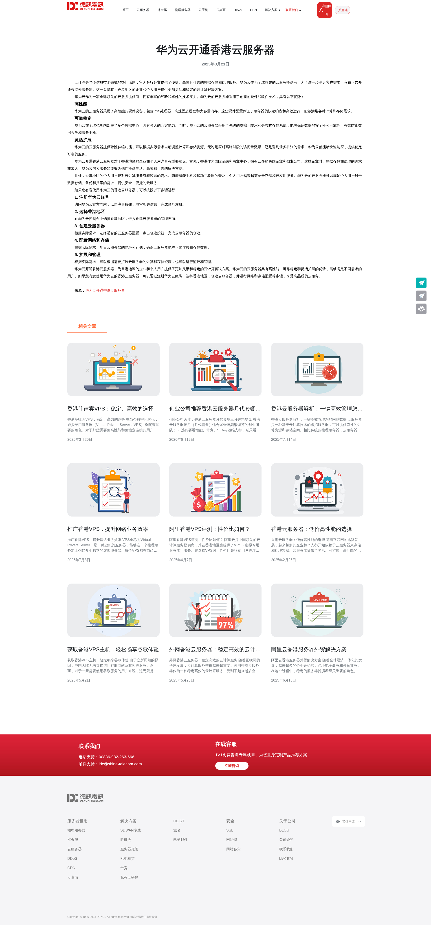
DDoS (238, 10)
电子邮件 (180, 840)
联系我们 (286, 849)
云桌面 (221, 10)
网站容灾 (233, 849)
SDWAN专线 (130, 830)
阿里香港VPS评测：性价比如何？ (209, 529)
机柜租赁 (127, 858)
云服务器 (143, 10)
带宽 (124, 868)
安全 (230, 821)
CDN (253, 10)
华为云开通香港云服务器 (105, 290)
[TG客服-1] (421, 283)
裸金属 (162, 10)
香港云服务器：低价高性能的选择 (311, 529)
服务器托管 (129, 849)
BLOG (284, 830)
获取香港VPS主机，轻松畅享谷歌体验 (113, 649)
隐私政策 (286, 858)
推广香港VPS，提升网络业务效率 (107, 529)
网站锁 (231, 840)
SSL (229, 830)
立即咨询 (232, 766)
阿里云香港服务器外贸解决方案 (309, 649)
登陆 (344, 10)
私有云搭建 (129, 877)
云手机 (203, 10)
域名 (176, 830)
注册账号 (326, 10)
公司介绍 (286, 840)
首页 (125, 10)
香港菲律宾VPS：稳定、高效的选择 (110, 409)
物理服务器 (183, 10)
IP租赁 (125, 840)
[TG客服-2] (421, 296)
